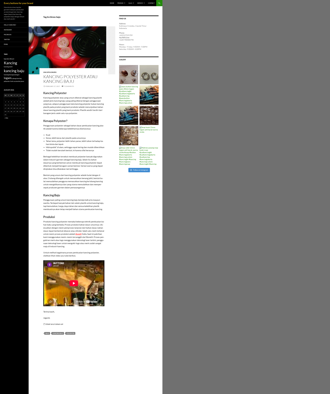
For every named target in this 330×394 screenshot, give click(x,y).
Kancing (10, 63)
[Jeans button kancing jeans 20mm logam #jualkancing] (128, 95)
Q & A (130, 3)
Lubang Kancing (17, 78)
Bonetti (79, 234)
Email (6, 44)
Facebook (7, 34)
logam (7, 78)
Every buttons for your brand (18, 3)
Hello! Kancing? (10, 25)
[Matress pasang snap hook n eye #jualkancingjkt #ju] (149, 156)
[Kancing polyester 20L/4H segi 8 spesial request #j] (128, 115)
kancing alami (8, 66)
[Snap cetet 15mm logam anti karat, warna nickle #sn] (128, 156)
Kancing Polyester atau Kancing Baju (70, 79)
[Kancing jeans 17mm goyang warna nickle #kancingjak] (128, 74)
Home (112, 3)
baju (47, 333)
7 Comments (69, 86)
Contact (151, 3)
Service (140, 3)
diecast (12, 59)
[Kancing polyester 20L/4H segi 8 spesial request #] (149, 95)
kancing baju (58, 333)
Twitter (7, 39)
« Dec (6, 118)
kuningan (16, 74)
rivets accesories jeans (17, 81)
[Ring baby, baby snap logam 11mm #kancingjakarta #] (149, 74)
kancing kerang (8, 74)
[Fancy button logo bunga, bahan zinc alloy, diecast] (128, 135)
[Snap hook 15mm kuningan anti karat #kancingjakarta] (149, 115)
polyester (70, 333)
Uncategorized (49, 72)
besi (8, 59)
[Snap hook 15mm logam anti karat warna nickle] (149, 135)
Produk (120, 3)
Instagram (8, 30)
